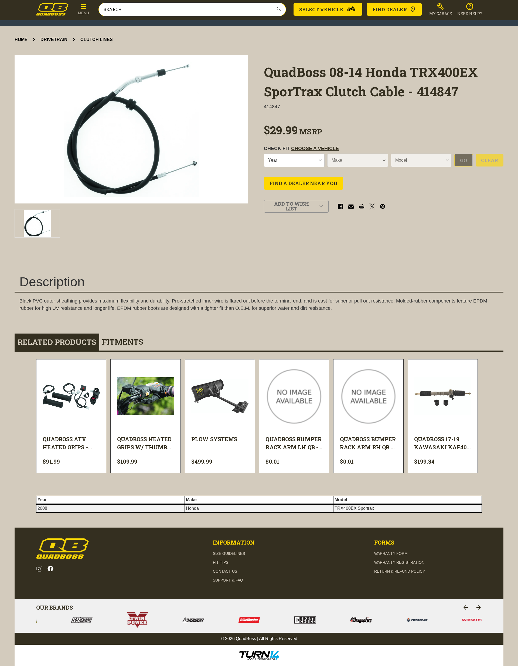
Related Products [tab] (57, 342)
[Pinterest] (382, 206)
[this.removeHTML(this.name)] (71, 396)
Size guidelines (229, 553)
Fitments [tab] (122, 342)
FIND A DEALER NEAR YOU (304, 183)
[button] (440, 9)
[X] (372, 206)
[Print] (361, 206)
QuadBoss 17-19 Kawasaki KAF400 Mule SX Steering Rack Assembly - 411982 (442, 443)
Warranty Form (391, 553)
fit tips (220, 562)
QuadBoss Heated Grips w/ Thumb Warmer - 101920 (144, 443)
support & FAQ (228, 580)
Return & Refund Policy (399, 571)
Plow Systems (214, 439)
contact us (225, 571)
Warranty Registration (399, 562)
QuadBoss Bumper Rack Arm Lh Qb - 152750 (293, 443)
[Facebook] (340, 206)
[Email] (351, 206)
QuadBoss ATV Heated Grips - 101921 (65, 443)
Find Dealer (389, 9)
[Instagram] (39, 568)
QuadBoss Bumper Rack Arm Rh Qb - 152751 (368, 443)
